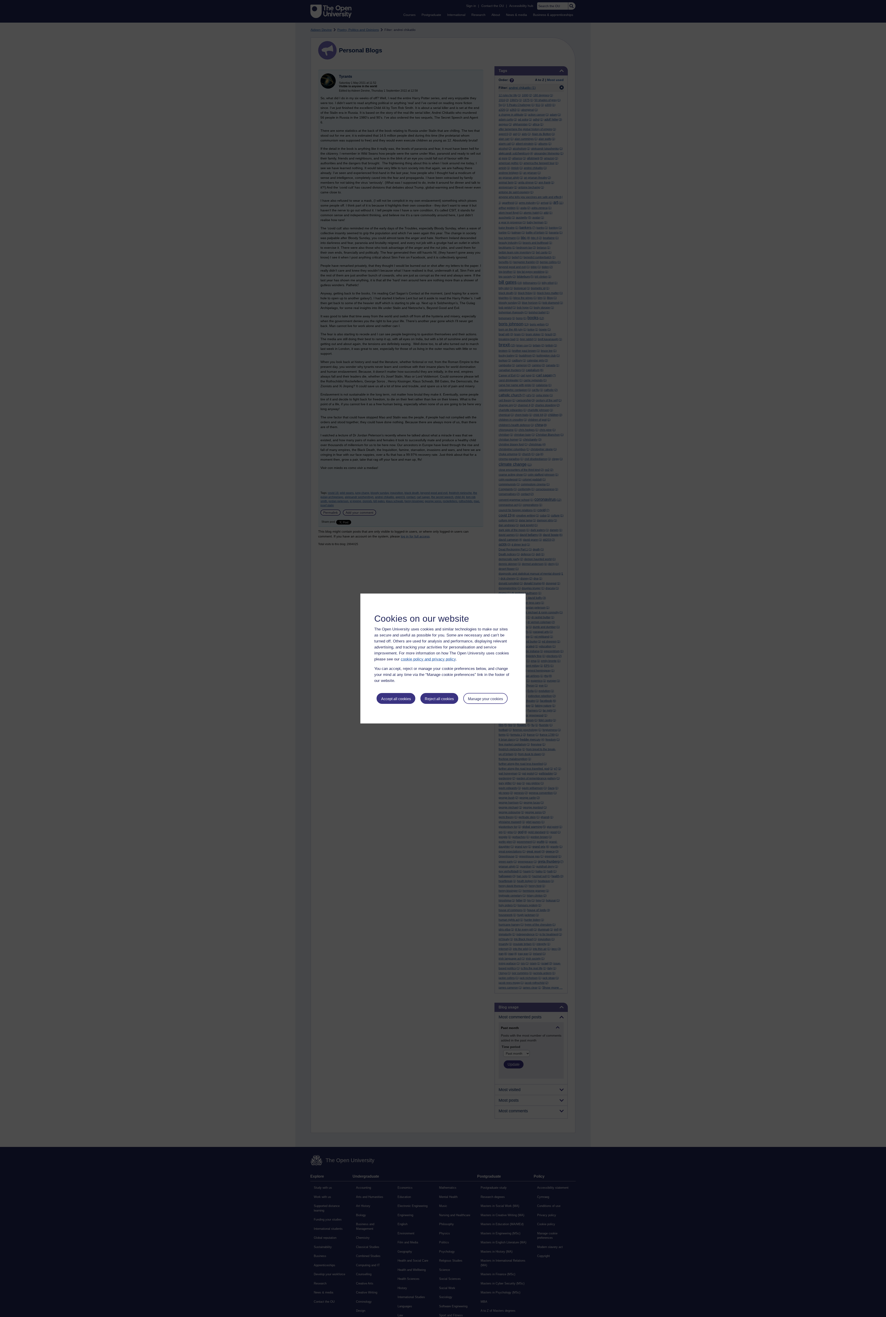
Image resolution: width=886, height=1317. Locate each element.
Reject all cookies (439, 699)
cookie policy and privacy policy (428, 659)
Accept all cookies (396, 699)
